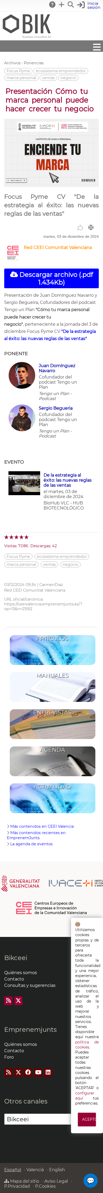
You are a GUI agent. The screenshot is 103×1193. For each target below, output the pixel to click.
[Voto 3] (16, 537)
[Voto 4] (21, 537)
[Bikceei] (26, 37)
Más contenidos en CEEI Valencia (42, 826)
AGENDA (52, 749)
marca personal (21, 77)
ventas (48, 77)
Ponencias (34, 63)
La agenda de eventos (31, 844)
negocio (68, 77)
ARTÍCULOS (52, 638)
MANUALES (52, 675)
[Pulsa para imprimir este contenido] (90, 227)
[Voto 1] (6, 537)
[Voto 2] (11, 537)
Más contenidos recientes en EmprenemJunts (36, 835)
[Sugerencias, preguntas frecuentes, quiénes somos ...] (52, 4)
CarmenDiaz (51, 584)
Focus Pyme (18, 71)
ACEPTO (89, 1119)
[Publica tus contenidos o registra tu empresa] (61, 4)
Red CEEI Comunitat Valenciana (58, 247)
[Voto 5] (26, 537)
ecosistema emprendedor (61, 71)
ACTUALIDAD (52, 786)
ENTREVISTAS (52, 712)
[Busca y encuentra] (71, 4)
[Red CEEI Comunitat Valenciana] (13, 259)
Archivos (12, 63)
